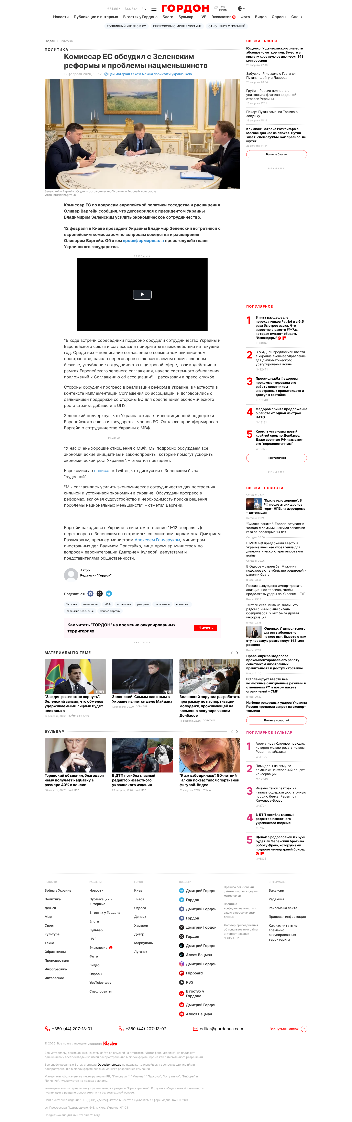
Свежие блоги (261, 41)
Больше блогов (276, 154)
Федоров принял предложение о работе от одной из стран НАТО (281, 413)
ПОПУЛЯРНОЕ (259, 306)
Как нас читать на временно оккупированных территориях (283, 932)
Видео (261, 17)
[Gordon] (185, 8)
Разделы (95, 881)
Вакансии (276, 890)
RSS (189, 982)
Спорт (50, 925)
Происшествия (57, 960)
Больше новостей (276, 720)
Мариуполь (143, 943)
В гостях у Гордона (140, 17)
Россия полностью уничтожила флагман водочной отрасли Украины (271, 95)
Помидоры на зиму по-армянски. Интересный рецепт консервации (280, 770)
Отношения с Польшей (226, 26)
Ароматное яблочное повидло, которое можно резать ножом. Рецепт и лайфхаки (281, 747)
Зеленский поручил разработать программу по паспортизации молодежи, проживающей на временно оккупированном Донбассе (209, 706)
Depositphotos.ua (109, 1064)
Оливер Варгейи (110, 610)
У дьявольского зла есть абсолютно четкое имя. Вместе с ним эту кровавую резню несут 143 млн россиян (275, 54)
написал (102, 470)
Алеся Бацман (199, 955)
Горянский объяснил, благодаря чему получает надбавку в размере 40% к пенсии (74, 780)
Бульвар (185, 17)
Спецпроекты (100, 991)
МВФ (107, 604)
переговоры (162, 604)
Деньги (50, 908)
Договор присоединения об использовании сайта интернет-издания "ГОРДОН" (241, 931)
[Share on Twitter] (100, 594)
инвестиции (90, 604)
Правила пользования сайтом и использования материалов (241, 891)
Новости (61, 17)
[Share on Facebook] (90, 594)
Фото (245, 17)
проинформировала (143, 240)
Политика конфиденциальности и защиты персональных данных (240, 910)
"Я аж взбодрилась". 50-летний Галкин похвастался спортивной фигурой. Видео (209, 780)
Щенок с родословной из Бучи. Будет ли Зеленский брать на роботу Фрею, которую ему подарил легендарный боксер (281, 843)
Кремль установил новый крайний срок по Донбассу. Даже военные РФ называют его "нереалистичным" (279, 437)
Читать (205, 628)
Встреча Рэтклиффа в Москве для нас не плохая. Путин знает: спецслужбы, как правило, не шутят (276, 135)
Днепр (139, 934)
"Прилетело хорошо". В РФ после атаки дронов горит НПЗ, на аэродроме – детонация (276, 506)
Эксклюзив (221, 17)
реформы (143, 604)
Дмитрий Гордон (201, 891)
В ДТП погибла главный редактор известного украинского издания (133, 780)
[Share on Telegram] (109, 594)
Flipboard (194, 973)
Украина (71, 604)
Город (138, 881)
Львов (139, 899)
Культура (52, 934)
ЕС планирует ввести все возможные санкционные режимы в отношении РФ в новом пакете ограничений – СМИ (276, 685)
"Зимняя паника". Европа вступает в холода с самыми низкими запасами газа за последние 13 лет (275, 528)
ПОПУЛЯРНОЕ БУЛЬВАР (269, 732)
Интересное (54, 978)
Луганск (140, 952)
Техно (49, 943)
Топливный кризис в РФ (126, 26)
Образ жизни (55, 952)
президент (182, 604)
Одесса (140, 908)
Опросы (279, 17)
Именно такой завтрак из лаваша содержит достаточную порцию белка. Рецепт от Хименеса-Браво (281, 794)
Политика (66, 41)
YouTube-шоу (100, 983)
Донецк (140, 917)
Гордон (50, 41)
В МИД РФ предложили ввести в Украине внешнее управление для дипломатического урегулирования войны (281, 358)
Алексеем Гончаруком (157, 539)
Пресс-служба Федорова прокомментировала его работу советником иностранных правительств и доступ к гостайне (280, 386)
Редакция (276, 899)
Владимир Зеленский (80, 610)
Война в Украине (78, 715)
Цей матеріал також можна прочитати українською (150, 74)
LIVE (202, 17)
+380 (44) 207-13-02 (145, 1028)
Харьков (141, 925)
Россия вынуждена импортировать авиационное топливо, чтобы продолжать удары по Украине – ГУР (276, 590)
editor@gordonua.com (221, 1028)
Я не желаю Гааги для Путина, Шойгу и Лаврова (271, 75)
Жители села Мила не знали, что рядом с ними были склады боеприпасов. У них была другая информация (272, 611)
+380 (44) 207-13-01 (72, 1028)
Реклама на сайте (283, 908)
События (141, 706)
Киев (138, 890)
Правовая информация (287, 917)
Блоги (168, 17)
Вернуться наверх (284, 1029)
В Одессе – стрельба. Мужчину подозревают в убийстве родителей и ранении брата (276, 570)
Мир (48, 917)
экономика (124, 604)
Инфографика (56, 969)
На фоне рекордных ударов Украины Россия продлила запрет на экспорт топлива (276, 706)
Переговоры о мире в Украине (177, 26)
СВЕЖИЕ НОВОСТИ (264, 488)
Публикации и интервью (96, 17)
